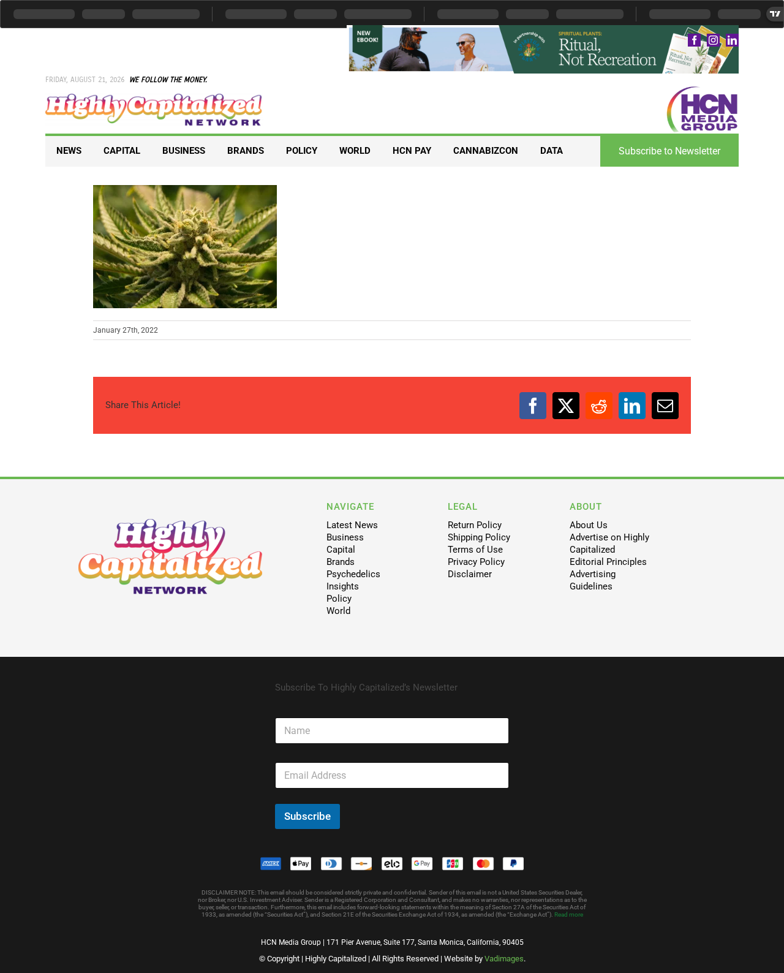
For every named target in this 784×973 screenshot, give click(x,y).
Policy (339, 598)
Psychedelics (353, 574)
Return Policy (475, 525)
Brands (340, 561)
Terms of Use (475, 549)
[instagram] (713, 40)
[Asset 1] (154, 98)
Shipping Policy (479, 537)
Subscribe (307, 816)
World (338, 610)
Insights (342, 586)
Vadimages (504, 958)
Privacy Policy (476, 561)
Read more (568, 914)
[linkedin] (732, 40)
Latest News (352, 525)
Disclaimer (470, 574)
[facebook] (694, 40)
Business (345, 537)
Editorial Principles (608, 561)
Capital (340, 549)
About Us (589, 525)
